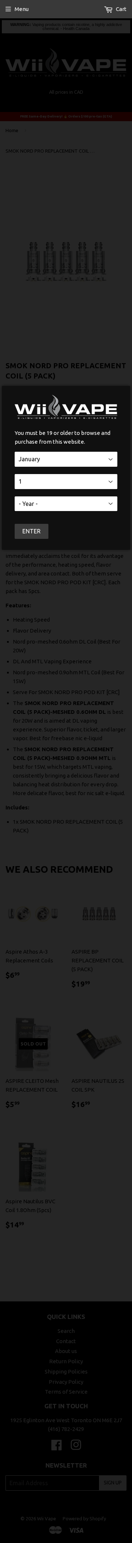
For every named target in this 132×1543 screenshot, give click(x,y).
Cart (120, 9)
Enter (31, 531)
